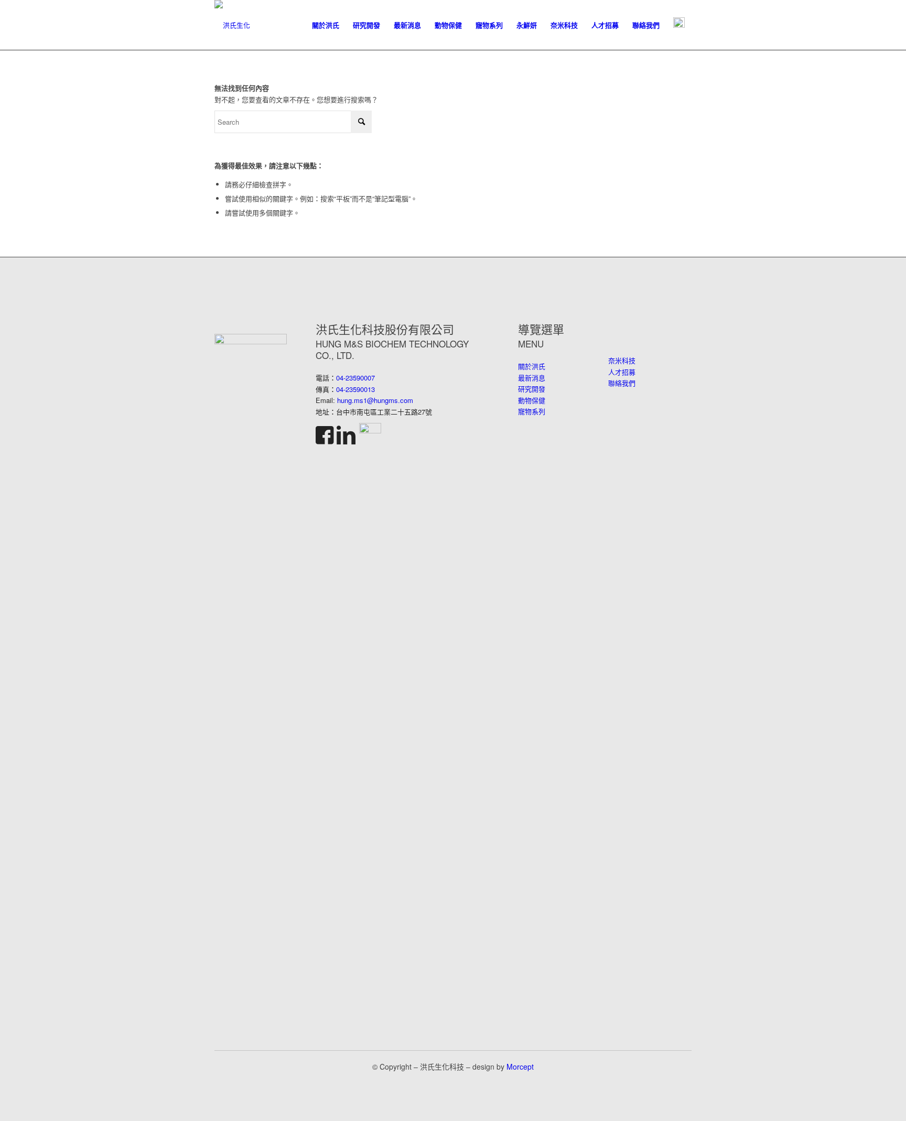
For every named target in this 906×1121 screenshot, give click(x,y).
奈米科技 (621, 360)
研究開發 (531, 389)
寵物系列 (531, 411)
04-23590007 (355, 378)
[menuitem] (325, 25)
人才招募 (621, 372)
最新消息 (531, 378)
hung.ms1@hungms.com (375, 400)
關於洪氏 (531, 366)
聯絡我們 (621, 383)
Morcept (520, 1066)
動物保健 (531, 400)
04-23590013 (355, 389)
